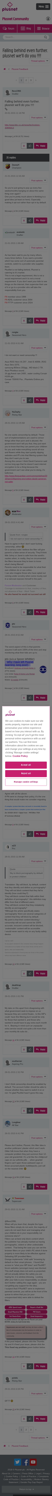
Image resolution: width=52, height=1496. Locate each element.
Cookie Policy (20, 756)
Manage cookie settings (26, 782)
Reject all (26, 773)
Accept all (26, 765)
